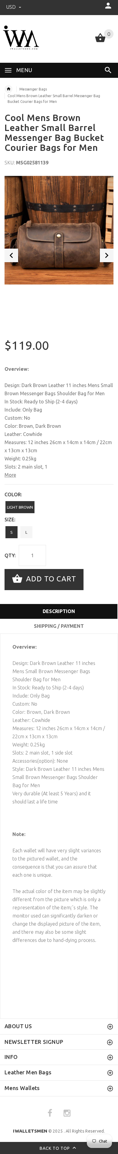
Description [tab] (59, 611)
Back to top (55, 1148)
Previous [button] (11, 255)
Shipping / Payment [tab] (59, 626)
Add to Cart (50, 579)
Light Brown (20, 507)
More (10, 475)
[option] (59, 230)
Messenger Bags (33, 89)
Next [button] (106, 255)
